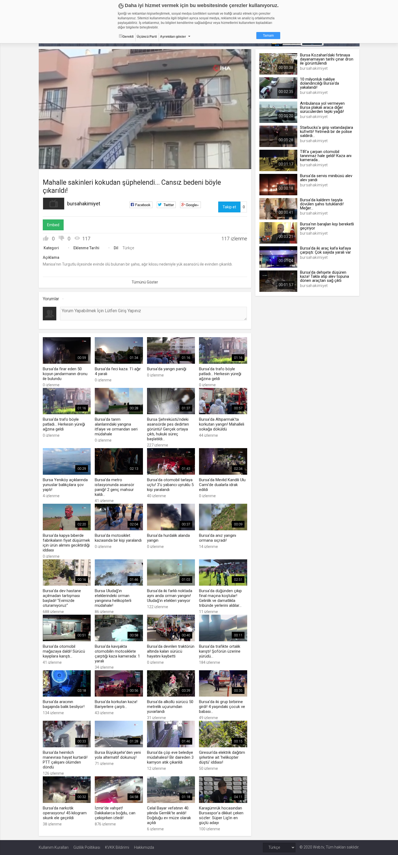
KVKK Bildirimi (117, 847)
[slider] (145, 153)
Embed (53, 225)
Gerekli (127, 37)
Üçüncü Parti (147, 37)
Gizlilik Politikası (86, 847)
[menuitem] (232, 163)
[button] (56, 162)
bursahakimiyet (83, 203)
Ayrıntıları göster (173, 37)
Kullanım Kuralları (53, 847)
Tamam (268, 35)
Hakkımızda (144, 847)
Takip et (229, 207)
